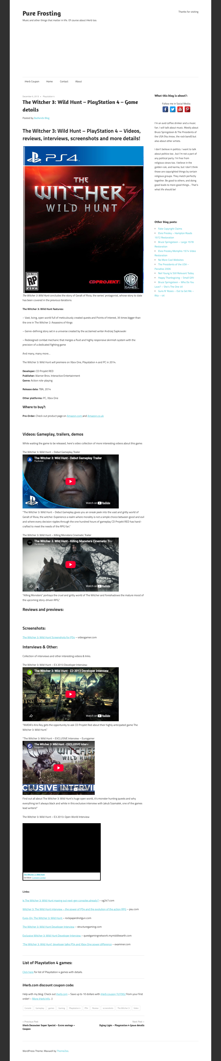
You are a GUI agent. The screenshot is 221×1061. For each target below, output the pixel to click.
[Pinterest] (187, 109)
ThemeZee (62, 1051)
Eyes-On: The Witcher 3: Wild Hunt (43, 918)
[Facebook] (165, 109)
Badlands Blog (41, 118)
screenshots (108, 1008)
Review (95, 1008)
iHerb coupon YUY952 (113, 994)
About (78, 81)
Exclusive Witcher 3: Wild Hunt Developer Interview (52, 936)
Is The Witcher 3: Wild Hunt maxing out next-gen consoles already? (61, 900)
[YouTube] (180, 109)
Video (136, 1008)
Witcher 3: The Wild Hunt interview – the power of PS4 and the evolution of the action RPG (74, 909)
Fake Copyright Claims (170, 229)
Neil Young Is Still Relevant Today (176, 273)
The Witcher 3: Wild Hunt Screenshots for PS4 (49, 637)
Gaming (61, 1008)
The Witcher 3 (123, 1008)
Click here (28, 972)
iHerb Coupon (32, 81)
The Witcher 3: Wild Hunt (34, 875)
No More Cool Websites (171, 260)
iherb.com (62, 994)
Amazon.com (75, 416)
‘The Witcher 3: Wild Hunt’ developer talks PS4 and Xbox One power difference (67, 944)
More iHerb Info (41, 999)
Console (28, 1008)
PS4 (86, 1008)
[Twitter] (173, 109)
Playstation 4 (49, 96)
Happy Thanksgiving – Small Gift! (176, 278)
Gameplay (40, 1008)
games (51, 1008)
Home (49, 81)
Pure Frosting (42, 13)
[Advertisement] (110, 47)
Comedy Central (39, 878)
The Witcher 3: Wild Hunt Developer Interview (48, 927)
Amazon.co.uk (95, 416)
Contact (64, 81)
